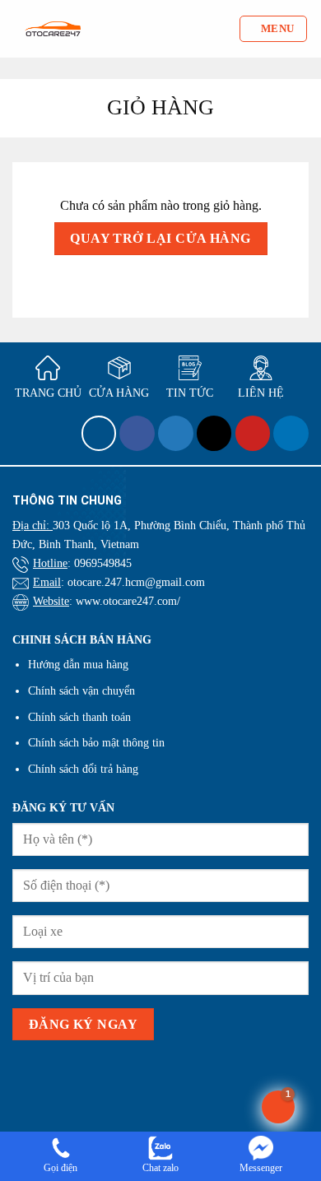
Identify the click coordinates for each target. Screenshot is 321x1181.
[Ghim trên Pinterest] (253, 433)
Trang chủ (48, 393)
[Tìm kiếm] (226, 28)
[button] (273, 29)
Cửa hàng (119, 393)
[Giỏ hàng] (278, 1106)
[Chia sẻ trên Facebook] (137, 433)
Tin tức (189, 393)
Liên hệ (261, 393)
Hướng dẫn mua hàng (78, 664)
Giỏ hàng (160, 107)
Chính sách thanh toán (79, 716)
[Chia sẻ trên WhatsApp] (99, 433)
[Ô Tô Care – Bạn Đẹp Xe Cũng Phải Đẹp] (53, 29)
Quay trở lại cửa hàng (160, 238)
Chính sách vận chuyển (81, 690)
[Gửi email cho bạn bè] (214, 433)
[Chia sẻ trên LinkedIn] (291, 433)
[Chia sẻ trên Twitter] (175, 433)
